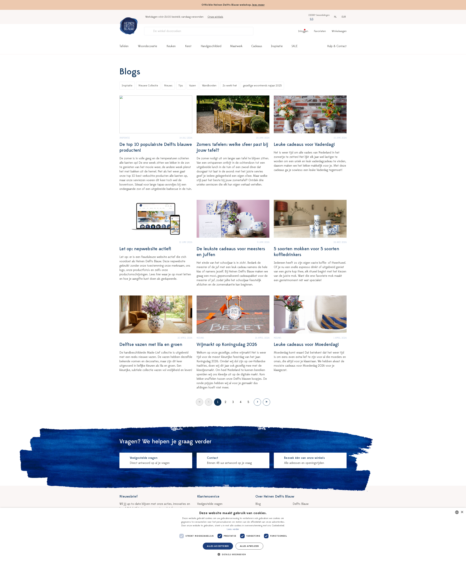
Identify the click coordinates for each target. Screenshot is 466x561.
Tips (181, 85)
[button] (233, 554)
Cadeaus (256, 46)
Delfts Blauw (301, 504)
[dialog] (233, 534)
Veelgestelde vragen (209, 504)
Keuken (171, 46)
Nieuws (168, 85)
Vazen (192, 85)
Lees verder (233, 529)
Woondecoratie (147, 46)
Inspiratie (277, 46)
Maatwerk (236, 46)
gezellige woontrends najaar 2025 (262, 85)
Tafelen (124, 46)
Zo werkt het (230, 85)
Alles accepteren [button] (218, 546)
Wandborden (209, 85)
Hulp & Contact (337, 46)
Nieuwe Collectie (148, 85)
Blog (258, 504)
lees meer (258, 4)
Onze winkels (215, 16)
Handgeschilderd (211, 46)
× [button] (462, 512)
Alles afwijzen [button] (249, 546)
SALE (294, 46)
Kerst (188, 46)
